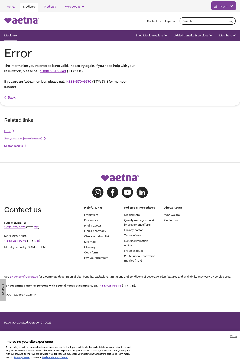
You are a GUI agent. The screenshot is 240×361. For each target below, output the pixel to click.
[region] (120, 346)
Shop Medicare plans (149, 35)
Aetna (11, 6)
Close (233, 336)
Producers (91, 220)
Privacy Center (22, 357)
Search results (13, 145)
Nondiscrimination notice (136, 243)
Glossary (90, 247)
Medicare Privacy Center (55, 357)
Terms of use (132, 235)
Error (7, 131)
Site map (90, 241)
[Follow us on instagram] (97, 192)
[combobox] (208, 21)
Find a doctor (92, 225)
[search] (231, 21)
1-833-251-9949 (53, 71)
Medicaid (50, 6)
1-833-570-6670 (78, 81)
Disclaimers (132, 214)
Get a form (91, 252)
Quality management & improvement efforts (139, 222)
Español (170, 21)
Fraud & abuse (134, 250)
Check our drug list (96, 236)
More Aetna (72, 6)
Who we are (172, 214)
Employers (91, 214)
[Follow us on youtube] (127, 192)
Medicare (29, 6)
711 (36, 227)
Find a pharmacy (95, 231)
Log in (224, 6)
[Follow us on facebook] (112, 192)
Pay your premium (96, 257)
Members (225, 35)
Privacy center (133, 230)
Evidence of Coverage (24, 276)
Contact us (154, 21)
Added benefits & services (191, 35)
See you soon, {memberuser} (23, 138)
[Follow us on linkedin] (142, 192)
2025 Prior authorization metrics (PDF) (139, 258)
